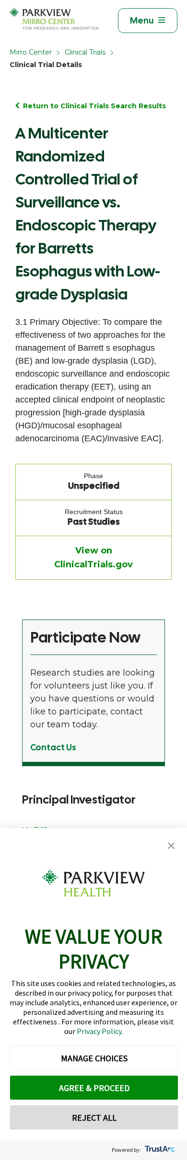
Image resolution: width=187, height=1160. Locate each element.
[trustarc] (159, 1150)
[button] (171, 846)
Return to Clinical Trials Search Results (94, 106)
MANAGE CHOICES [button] (94, 1058)
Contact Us (53, 747)
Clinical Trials (85, 52)
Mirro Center (31, 52)
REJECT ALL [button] (94, 1117)
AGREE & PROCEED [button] (94, 1087)
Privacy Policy (99, 1031)
